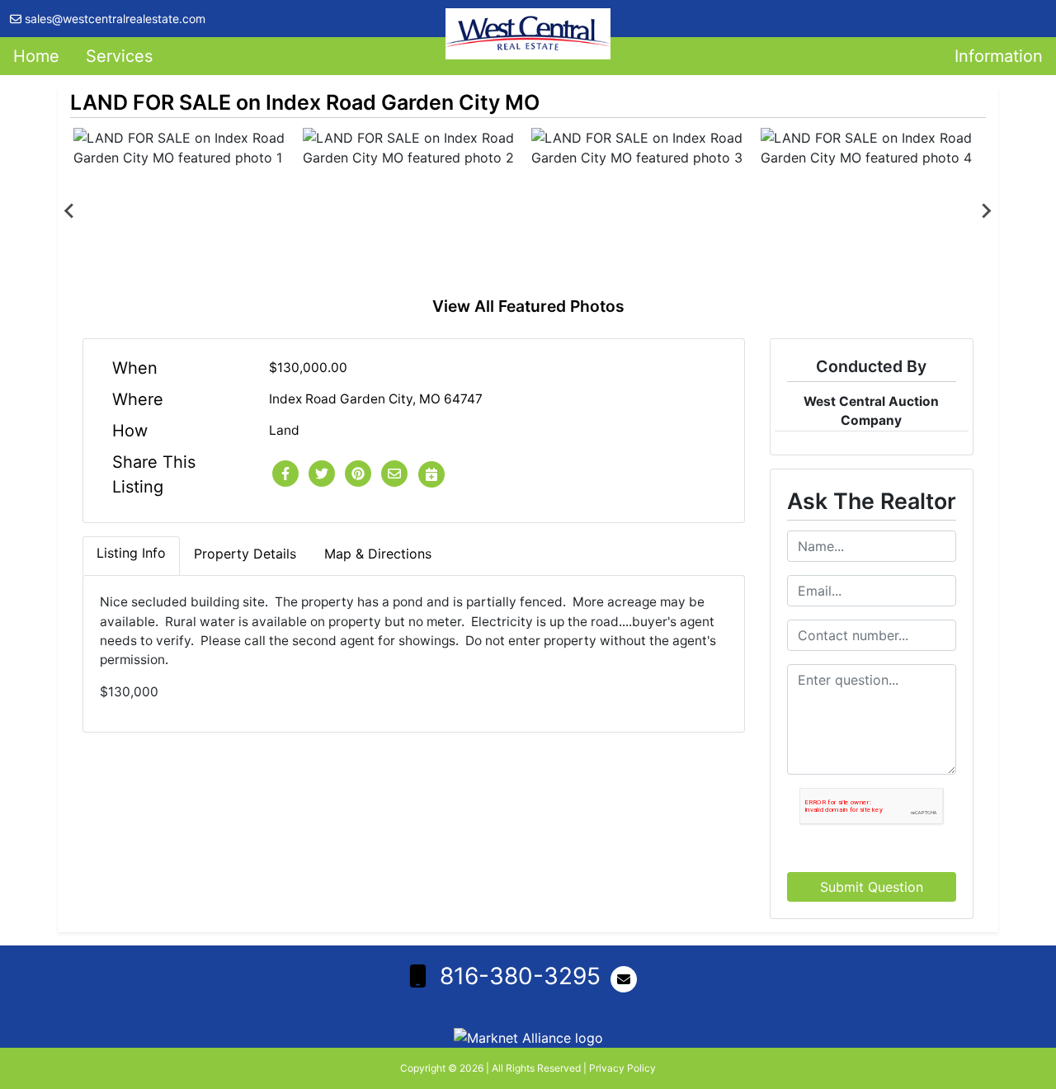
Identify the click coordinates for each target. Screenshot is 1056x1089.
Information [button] (999, 56)
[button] (285, 474)
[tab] (131, 556)
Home (36, 56)
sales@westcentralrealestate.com (115, 19)
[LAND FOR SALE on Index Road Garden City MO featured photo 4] (872, 211)
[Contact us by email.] (627, 979)
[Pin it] (358, 474)
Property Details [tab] (245, 553)
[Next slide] (986, 211)
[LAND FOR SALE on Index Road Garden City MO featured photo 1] (184, 211)
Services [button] (119, 56)
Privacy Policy (622, 1068)
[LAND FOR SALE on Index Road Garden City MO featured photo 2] (414, 211)
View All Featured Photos (528, 306)
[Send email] (394, 474)
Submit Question (871, 887)
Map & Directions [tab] (377, 553)
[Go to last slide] (70, 211)
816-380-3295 (520, 976)
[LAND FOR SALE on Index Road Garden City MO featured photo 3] (642, 211)
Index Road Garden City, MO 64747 (376, 399)
